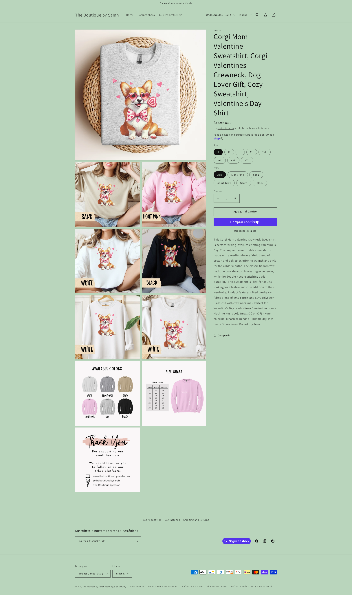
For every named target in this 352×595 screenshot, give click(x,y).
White (243, 183)
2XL (264, 152)
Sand (256, 174)
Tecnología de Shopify (115, 586)
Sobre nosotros (152, 519)
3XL (219, 160)
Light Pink (237, 174)
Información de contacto (141, 586)
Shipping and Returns (196, 519)
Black (259, 183)
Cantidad (218, 191)
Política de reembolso (167, 586)
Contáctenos (172, 519)
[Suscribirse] (137, 540)
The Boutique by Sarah (93, 586)
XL (251, 152)
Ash (219, 174)
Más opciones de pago (245, 230)
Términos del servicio (217, 586)
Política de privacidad (192, 586)
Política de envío (239, 586)
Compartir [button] (224, 335)
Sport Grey (224, 183)
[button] (257, 15)
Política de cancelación (262, 586)
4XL (233, 160)
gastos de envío (226, 128)
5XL (247, 160)
